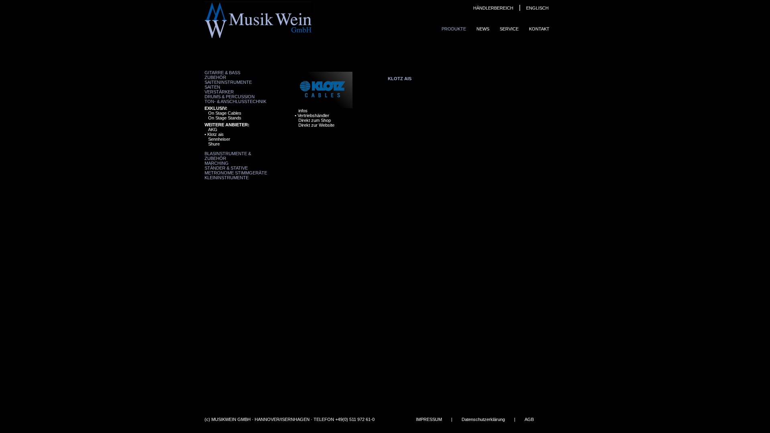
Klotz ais (215, 134)
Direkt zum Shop (314, 120)
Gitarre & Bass (222, 72)
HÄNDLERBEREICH (493, 8)
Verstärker (219, 91)
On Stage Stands (224, 117)
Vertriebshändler (313, 115)
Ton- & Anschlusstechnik (235, 101)
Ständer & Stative (226, 168)
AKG (212, 129)
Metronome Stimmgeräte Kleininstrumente (236, 175)
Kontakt (539, 28)
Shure (214, 144)
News (482, 28)
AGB (529, 419)
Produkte (454, 28)
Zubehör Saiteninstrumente (228, 80)
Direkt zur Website (316, 125)
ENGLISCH (537, 8)
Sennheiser (219, 139)
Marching (217, 163)
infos (303, 110)
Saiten (212, 87)
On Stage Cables (224, 113)
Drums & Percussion (230, 96)
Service (509, 28)
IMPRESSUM (429, 419)
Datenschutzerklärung (483, 419)
